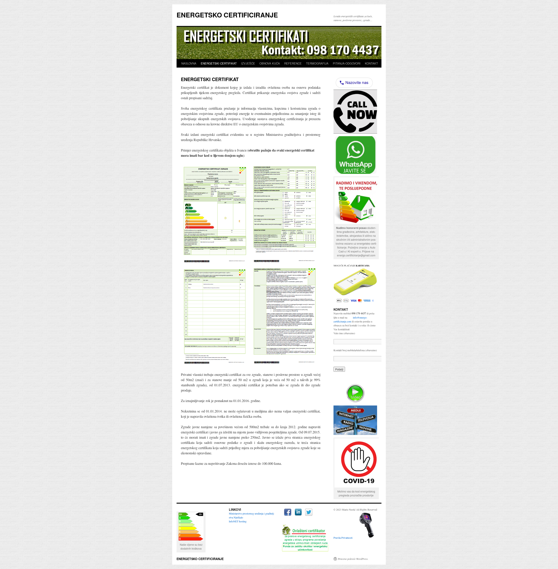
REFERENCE (293, 63)
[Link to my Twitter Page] (308, 513)
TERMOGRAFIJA (317, 63)
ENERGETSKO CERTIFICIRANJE (227, 14)
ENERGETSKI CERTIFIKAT (219, 63)
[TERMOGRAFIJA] (366, 537)
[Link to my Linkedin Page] (298, 512)
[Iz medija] (355, 420)
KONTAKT (371, 63)
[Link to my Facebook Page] (287, 513)
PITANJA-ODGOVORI (347, 63)
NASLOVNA (188, 63)
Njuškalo (238, 517)
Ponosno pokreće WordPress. (353, 558)
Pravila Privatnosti (342, 537)
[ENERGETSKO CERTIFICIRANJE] (357, 223)
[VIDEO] (355, 393)
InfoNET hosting (238, 521)
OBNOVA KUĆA (269, 63)
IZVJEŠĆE (248, 63)
